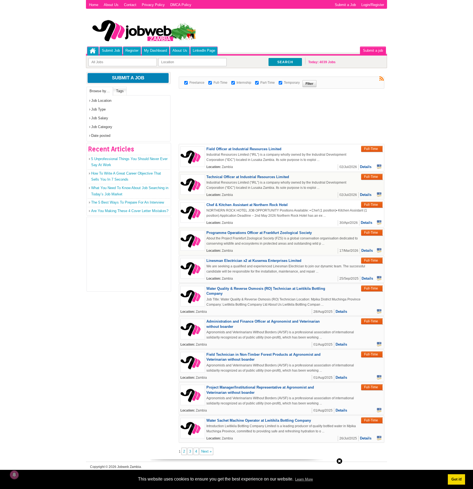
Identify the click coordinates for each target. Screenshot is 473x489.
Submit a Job (345, 5)
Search (285, 62)
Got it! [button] (456, 479)
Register (132, 50)
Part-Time (267, 83)
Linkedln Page (204, 50)
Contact (130, 5)
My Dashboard (155, 50)
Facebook (379, 166)
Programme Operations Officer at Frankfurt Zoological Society (259, 233)
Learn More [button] (304, 479)
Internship (243, 83)
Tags (120, 91)
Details (365, 167)
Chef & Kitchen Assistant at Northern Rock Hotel (247, 205)
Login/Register (372, 5)
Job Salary (99, 118)
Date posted (100, 136)
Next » (206, 451)
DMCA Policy (180, 5)
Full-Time (220, 83)
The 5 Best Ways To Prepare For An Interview (127, 202)
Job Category (101, 127)
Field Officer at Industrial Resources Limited (243, 149)
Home (93, 5)
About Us (111, 5)
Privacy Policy (153, 5)
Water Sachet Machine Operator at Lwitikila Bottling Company (258, 420)
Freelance (196, 83)
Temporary (292, 83)
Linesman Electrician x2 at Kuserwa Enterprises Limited (253, 261)
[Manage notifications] (14, 474)
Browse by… (100, 91)
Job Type (98, 109)
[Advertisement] (278, 101)
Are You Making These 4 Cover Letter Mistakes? (129, 211)
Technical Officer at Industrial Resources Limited (247, 177)
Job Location (101, 101)
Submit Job (111, 50)
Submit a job (373, 50)
